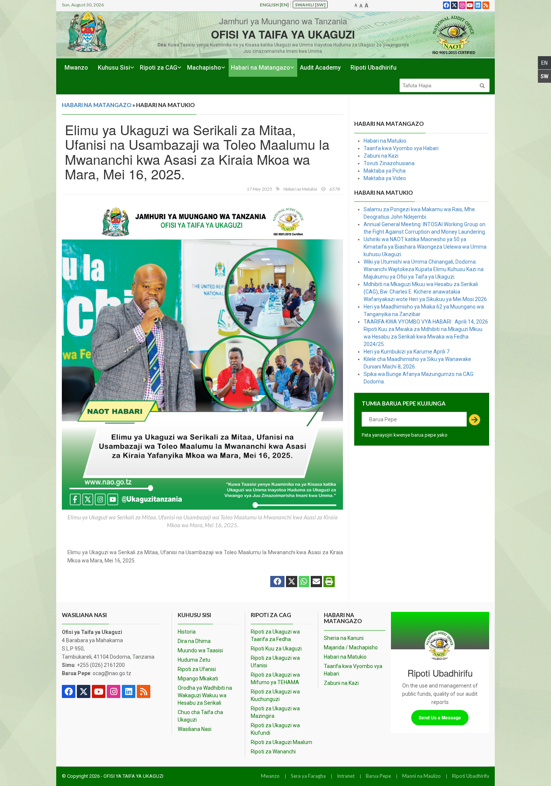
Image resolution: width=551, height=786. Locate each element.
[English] (544, 62)
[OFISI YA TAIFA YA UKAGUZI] (453, 34)
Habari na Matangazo (260, 67)
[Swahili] (544, 76)
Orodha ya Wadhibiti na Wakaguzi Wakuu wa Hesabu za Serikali (205, 695)
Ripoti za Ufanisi (197, 669)
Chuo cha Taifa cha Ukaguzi (200, 716)
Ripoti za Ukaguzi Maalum (281, 742)
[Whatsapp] (304, 582)
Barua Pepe (378, 776)
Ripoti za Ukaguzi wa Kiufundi (275, 729)
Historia (187, 632)
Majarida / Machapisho (351, 647)
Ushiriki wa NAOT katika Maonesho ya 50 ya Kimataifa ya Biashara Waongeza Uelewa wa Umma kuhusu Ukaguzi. (425, 246)
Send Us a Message (440, 717)
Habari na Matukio (385, 141)
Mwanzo (76, 67)
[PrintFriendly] (329, 582)
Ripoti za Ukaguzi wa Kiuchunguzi (275, 695)
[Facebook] (277, 582)
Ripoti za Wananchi (273, 752)
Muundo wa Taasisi (200, 650)
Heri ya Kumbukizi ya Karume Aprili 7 (406, 352)
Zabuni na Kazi (381, 156)
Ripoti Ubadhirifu (373, 67)
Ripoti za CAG (158, 67)
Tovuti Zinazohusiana (389, 163)
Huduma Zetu (194, 660)
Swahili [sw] (310, 4)
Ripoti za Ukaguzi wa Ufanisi (275, 661)
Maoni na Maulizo (421, 776)
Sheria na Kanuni (344, 638)
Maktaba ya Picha (385, 171)
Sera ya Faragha (308, 776)
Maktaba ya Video (385, 178)
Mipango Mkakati (198, 679)
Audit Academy (320, 67)
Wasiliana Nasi (194, 729)
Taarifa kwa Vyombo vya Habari (401, 148)
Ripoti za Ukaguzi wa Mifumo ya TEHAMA (275, 678)
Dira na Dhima (194, 641)
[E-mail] (316, 582)
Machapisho (204, 67)
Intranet (346, 776)
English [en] (274, 4)
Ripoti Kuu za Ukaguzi (276, 649)
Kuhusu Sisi (114, 67)
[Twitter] (291, 582)
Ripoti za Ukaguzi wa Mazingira (275, 712)
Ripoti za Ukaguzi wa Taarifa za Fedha (275, 635)
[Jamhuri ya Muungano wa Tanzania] (87, 31)
